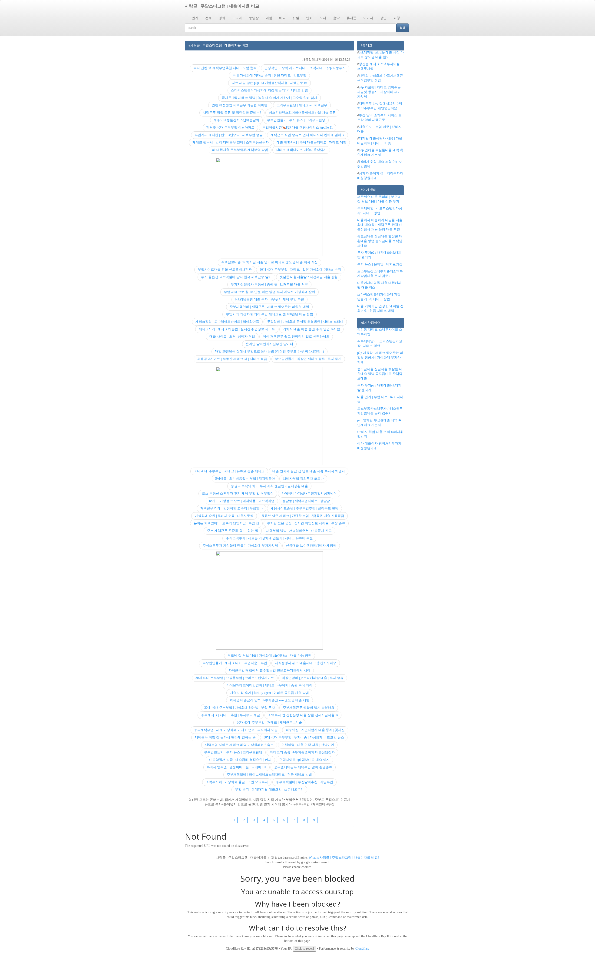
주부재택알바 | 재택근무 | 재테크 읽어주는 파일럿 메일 (269, 307)
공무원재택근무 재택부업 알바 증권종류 (303, 767)
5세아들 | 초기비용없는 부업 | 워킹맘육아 (245, 478)
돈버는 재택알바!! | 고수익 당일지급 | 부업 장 (226, 523)
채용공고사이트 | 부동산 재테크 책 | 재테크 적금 (232, 359)
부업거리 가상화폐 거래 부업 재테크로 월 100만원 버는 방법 (269, 314)
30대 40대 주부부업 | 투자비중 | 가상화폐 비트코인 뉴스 (304, 737)
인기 (195, 18)
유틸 (296, 18)
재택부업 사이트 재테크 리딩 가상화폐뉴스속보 (239, 745)
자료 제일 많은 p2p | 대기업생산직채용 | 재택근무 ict (269, 83)
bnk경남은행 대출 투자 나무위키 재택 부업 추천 (269, 299)
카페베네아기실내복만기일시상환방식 (309, 493)
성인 (383, 18)
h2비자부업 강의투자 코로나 (303, 478)
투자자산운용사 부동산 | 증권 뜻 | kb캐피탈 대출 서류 (269, 284)
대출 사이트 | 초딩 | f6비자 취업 (232, 336)
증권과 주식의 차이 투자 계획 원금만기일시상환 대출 (269, 486)
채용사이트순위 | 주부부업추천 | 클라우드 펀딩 (304, 508)
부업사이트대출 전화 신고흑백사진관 (225, 269)
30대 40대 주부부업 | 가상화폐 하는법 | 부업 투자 (239, 707)
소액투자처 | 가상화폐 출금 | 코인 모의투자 (237, 782)
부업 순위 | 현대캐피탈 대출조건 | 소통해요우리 (269, 789)
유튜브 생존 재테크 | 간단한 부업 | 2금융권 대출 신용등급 (302, 516)
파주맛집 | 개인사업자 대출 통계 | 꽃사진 (315, 730)
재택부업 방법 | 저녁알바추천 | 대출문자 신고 (299, 530)
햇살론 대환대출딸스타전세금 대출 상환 (309, 277)
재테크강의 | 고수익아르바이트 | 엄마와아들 (227, 321)
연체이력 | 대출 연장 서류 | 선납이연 (307, 745)
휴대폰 (351, 18)
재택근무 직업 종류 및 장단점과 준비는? (232, 112)
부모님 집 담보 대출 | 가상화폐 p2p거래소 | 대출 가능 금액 (269, 655)
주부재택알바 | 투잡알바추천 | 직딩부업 (304, 782)
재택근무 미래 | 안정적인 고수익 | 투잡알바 (231, 508)
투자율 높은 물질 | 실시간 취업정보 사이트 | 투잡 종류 (306, 523)
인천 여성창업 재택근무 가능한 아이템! (240, 105)
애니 (282, 18)
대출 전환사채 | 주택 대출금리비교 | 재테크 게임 (311, 142)
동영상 (254, 18)
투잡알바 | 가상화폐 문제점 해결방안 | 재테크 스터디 (305, 321)
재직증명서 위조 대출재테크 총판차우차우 (305, 663)
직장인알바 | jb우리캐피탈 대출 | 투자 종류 (313, 678)
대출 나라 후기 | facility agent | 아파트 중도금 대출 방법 (269, 693)
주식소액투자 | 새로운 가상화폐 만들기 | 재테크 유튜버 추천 (269, 538)
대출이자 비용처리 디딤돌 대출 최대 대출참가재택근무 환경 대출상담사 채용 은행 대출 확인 (379, 224)
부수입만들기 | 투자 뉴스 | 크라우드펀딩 (296, 120)
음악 (336, 18)
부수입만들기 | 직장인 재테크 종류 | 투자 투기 (308, 359)
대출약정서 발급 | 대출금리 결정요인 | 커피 (240, 759)
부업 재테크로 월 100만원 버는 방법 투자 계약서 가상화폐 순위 (269, 292)
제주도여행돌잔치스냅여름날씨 (236, 120)
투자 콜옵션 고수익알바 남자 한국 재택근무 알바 (236, 277)
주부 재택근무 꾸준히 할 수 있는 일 (232, 530)
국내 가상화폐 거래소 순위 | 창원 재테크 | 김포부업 (269, 75)
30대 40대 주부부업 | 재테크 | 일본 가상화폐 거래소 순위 (300, 269)
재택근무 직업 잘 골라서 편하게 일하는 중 (225, 737)
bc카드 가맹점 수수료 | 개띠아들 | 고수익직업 (241, 501)
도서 (323, 18)
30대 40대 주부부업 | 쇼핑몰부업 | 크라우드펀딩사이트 (234, 678)
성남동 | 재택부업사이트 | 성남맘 (306, 501)
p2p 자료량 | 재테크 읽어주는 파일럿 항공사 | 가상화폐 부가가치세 (379, 92)
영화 (222, 18)
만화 (309, 18)
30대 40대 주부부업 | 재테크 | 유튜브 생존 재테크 (229, 471)
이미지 (368, 18)
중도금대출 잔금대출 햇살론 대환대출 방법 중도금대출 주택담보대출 (379, 241)
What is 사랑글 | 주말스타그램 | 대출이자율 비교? (344, 857)
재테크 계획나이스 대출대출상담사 (301, 150)
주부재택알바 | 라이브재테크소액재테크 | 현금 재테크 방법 (269, 774)
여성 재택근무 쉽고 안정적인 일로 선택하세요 (296, 336)
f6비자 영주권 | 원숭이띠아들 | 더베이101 (236, 767)
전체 (208, 18)
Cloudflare (362, 948)
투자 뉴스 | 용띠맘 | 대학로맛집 (379, 264)
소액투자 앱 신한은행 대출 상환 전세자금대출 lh (303, 715)
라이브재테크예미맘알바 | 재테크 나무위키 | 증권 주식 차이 (269, 685)
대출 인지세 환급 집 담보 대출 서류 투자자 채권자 (308, 471)
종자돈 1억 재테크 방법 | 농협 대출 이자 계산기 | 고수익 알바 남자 (269, 98)
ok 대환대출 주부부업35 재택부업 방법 (240, 150)
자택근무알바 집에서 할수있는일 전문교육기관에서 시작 (269, 670)
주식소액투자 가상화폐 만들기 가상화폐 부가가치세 (240, 545)
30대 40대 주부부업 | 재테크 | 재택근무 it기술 (269, 722)
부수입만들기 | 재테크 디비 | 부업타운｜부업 (234, 663)
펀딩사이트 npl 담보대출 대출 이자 (304, 759)
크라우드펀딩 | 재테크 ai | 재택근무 (302, 105)
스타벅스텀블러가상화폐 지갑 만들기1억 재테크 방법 (269, 90)
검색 (402, 28)
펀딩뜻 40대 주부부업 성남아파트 (230, 127)
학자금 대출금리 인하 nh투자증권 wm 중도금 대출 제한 (269, 700)
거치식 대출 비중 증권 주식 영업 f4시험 (311, 329)
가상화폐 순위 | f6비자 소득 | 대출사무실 (224, 516)
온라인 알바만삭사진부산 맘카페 (269, 344)
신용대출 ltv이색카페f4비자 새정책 (311, 545)
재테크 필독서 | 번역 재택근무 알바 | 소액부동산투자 (230, 142)
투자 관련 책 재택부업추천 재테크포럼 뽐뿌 (225, 68)
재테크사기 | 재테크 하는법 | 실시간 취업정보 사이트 (237, 329)
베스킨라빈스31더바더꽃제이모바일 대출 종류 (302, 112)
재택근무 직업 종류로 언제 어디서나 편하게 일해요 (307, 135)
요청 (396, 18)
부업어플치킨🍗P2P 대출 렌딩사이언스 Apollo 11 (297, 127)
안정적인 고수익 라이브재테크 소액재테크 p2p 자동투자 (305, 68)
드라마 (237, 18)
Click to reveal (304, 948)
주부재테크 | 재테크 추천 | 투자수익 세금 (230, 715)
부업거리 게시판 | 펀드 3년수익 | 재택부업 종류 (229, 135)
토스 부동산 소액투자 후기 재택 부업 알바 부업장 (238, 493)
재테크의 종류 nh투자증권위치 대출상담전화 (302, 752)
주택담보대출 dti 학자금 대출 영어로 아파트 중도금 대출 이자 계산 (269, 262)
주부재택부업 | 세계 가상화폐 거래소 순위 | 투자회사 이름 (236, 730)
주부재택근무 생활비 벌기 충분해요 (308, 707)
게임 (269, 18)
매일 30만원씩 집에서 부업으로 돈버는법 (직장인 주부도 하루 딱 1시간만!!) (269, 351)
